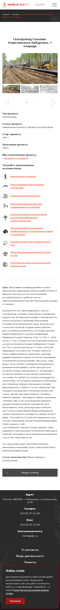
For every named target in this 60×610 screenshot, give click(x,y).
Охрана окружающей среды (25, 196)
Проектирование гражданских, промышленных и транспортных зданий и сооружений (31, 231)
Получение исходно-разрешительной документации (30, 264)
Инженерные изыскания (23, 176)
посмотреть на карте (16, 158)
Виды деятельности (30, 556)
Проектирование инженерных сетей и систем (30, 254)
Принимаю (15, 601)
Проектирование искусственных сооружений (27, 186)
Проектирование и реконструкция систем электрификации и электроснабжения (28, 217)
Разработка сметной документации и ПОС (30, 243)
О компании (30, 549)
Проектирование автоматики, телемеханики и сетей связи (26, 205)
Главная (6, 14)
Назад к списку (30, 472)
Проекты (15, 14)
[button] (7, 102)
